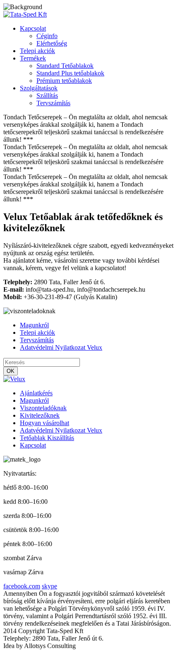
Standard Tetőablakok (65, 65)
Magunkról (34, 325)
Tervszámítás (53, 102)
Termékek (33, 58)
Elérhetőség (51, 43)
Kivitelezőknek (40, 415)
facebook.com (21, 586)
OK (10, 371)
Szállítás (47, 95)
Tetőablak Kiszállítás (47, 437)
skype (49, 586)
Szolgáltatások (39, 88)
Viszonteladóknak (43, 407)
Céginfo (47, 35)
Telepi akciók (37, 50)
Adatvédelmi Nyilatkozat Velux (61, 347)
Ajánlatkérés (36, 393)
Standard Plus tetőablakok (70, 73)
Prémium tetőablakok (64, 80)
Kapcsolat (33, 28)
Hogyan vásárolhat (44, 422)
